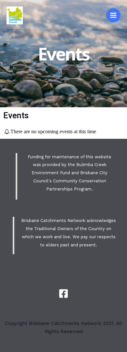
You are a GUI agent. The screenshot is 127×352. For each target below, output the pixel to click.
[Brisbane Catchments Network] (15, 15)
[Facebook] (63, 293)
